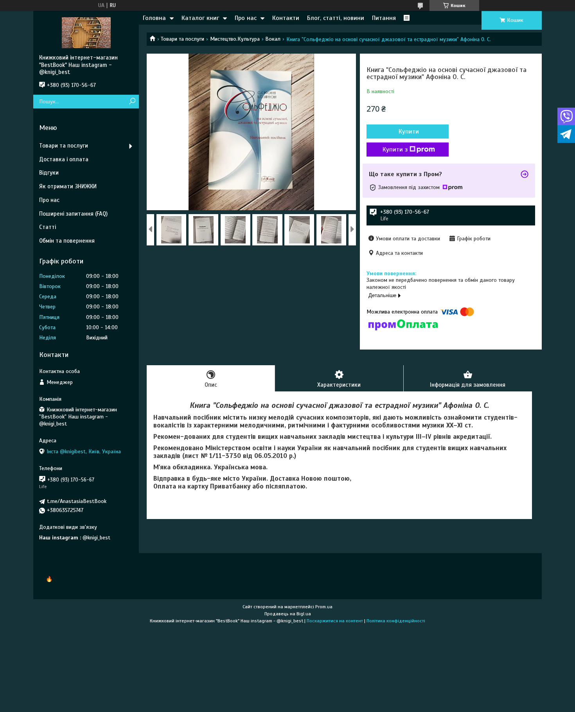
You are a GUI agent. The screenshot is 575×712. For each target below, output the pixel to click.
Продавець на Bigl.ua (287, 613)
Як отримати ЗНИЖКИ (68, 186)
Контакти (285, 18)
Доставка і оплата (63, 159)
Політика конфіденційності (396, 621)
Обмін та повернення (67, 240)
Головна (154, 18)
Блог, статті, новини (335, 18)
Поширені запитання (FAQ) (73, 213)
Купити (409, 131)
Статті (47, 227)
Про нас (246, 18)
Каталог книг (200, 18)
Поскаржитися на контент (335, 621)
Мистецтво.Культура (235, 39)
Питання (384, 18)
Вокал (272, 39)
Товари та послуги (182, 39)
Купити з (395, 149)
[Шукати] (132, 101)
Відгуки (49, 172)
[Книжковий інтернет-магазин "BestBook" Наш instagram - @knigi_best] (86, 32)
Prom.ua (323, 606)
